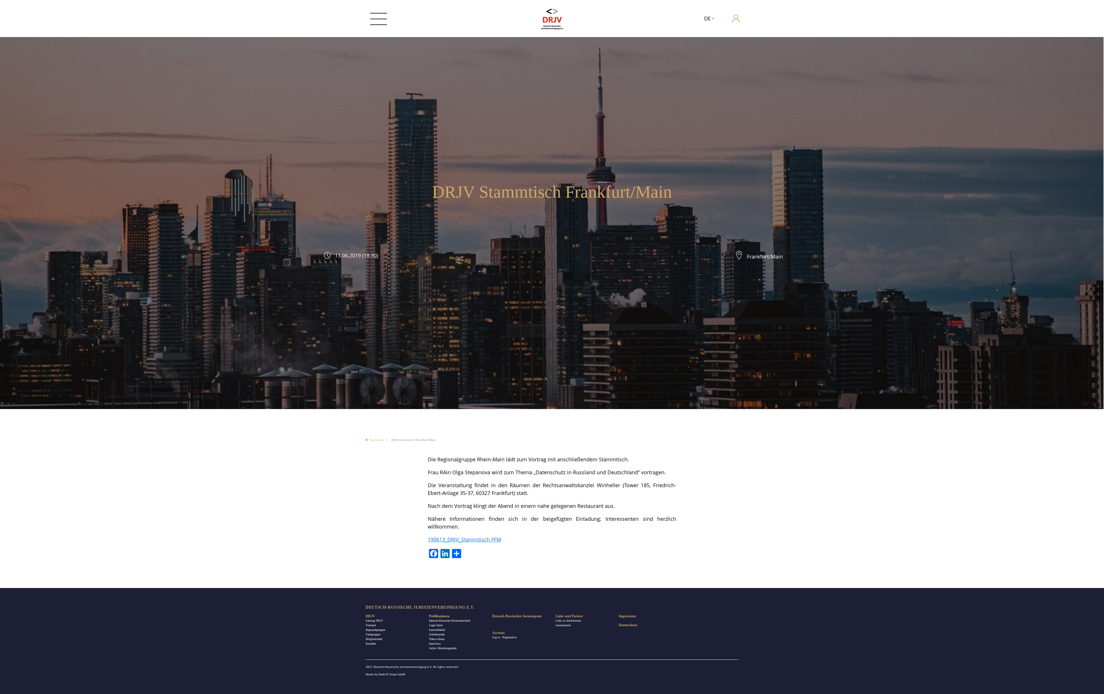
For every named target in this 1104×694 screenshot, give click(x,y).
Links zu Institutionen (568, 620)
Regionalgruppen (375, 629)
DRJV (370, 616)
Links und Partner (569, 616)
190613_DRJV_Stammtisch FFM (464, 539)
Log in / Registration (504, 637)
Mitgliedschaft (374, 639)
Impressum (627, 616)
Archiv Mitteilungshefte (443, 648)
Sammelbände (437, 629)
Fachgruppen (373, 634)
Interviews (435, 643)
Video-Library (437, 639)
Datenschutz (628, 625)
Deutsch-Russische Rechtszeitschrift (449, 620)
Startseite (376, 440)
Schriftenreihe (437, 634)
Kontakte (371, 643)
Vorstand (371, 625)
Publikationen (439, 616)
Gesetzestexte (563, 625)
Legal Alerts (436, 625)
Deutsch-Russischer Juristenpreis (517, 616)
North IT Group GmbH (391, 674)
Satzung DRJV (374, 620)
